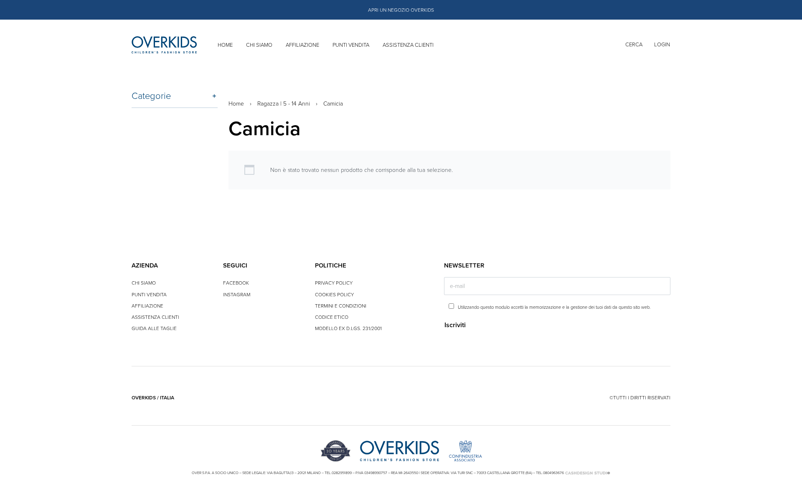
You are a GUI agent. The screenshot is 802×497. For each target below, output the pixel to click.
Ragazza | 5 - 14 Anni (283, 103)
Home (236, 103)
